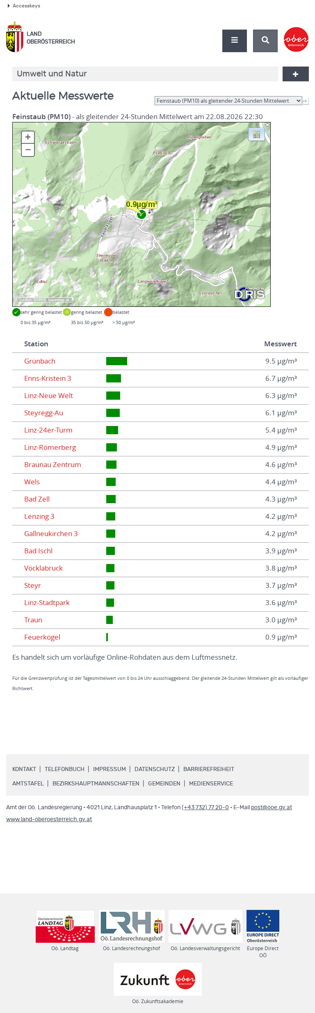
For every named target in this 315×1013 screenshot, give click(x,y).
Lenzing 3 (39, 516)
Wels (32, 481)
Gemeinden (164, 784)
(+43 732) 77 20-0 (205, 807)
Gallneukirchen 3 (51, 533)
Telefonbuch (64, 769)
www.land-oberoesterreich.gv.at (49, 819)
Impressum (109, 769)
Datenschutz (155, 769)
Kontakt (24, 769)
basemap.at (58, 300)
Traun (33, 619)
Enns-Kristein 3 (47, 378)
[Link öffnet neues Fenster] (296, 32)
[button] (256, 134)
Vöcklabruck (43, 568)
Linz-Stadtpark (47, 602)
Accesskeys (26, 5)
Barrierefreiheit (208, 769)
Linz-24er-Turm (48, 430)
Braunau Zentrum (52, 464)
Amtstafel (28, 784)
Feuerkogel (42, 637)
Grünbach (39, 361)
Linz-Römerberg (50, 447)
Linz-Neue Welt (48, 395)
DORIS (40, 300)
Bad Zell (37, 499)
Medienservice (211, 784)
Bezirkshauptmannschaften (95, 784)
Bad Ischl (38, 550)
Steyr (32, 585)
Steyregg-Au (43, 412)
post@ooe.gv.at (271, 807)
